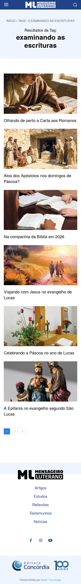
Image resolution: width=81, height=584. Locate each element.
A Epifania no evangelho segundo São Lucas (38, 411)
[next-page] (22, 431)
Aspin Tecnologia (51, 579)
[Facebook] (31, 541)
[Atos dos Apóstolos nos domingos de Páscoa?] (40, 149)
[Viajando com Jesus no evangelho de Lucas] (40, 265)
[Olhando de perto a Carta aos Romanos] (40, 94)
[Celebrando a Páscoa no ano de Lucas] (40, 326)
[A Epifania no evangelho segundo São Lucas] (40, 381)
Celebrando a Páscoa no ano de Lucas (39, 353)
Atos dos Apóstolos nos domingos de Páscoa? (37, 178)
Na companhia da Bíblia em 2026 (34, 236)
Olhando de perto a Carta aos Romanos (40, 120)
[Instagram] (40, 541)
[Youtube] (50, 541)
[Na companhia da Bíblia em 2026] (40, 210)
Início (10, 21)
